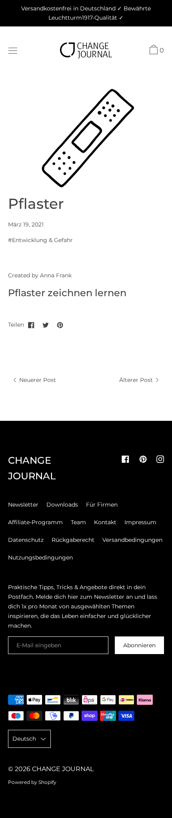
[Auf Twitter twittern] (45, 324)
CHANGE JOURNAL (63, 769)
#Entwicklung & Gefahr (40, 240)
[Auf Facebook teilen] (31, 324)
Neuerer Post (37, 380)
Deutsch (24, 738)
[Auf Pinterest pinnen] (60, 324)
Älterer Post (136, 380)
